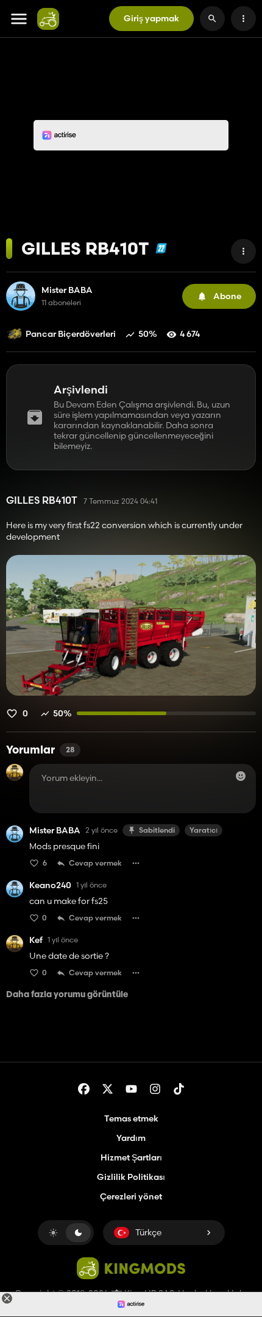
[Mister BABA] (20, 296)
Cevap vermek (95, 862)
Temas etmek (131, 1118)
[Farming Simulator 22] (161, 248)
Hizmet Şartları (131, 1157)
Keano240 (50, 885)
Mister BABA (67, 290)
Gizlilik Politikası (131, 1176)
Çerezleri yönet (131, 1197)
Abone (227, 296)
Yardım (131, 1137)
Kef (36, 940)
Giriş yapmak (151, 18)
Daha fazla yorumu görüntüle (67, 995)
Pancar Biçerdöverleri (71, 333)
